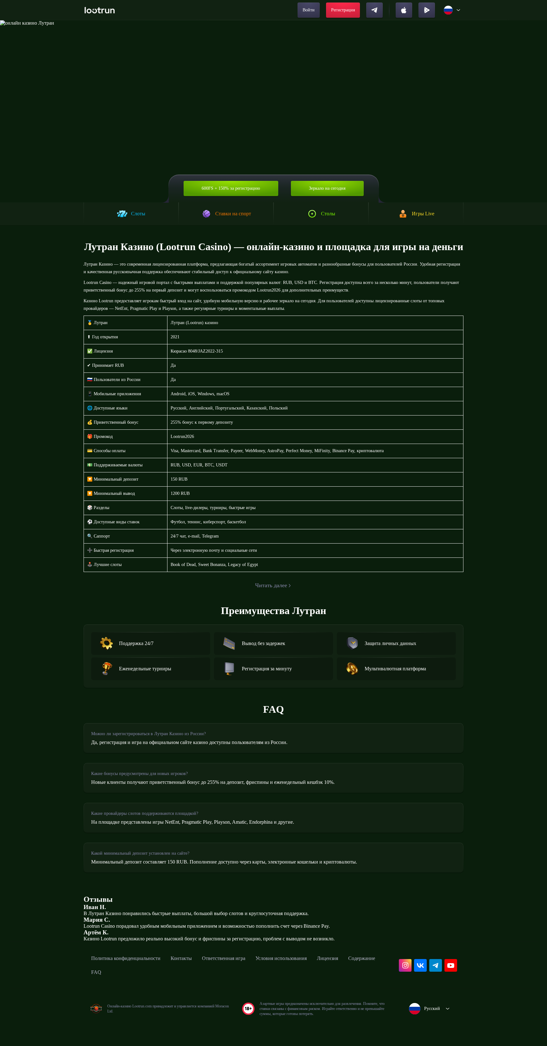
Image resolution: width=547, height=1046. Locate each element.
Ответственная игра (223, 958)
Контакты (181, 958)
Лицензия (327, 958)
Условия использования (281, 958)
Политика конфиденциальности (125, 958)
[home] (100, 10)
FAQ (96, 972)
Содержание (361, 958)
